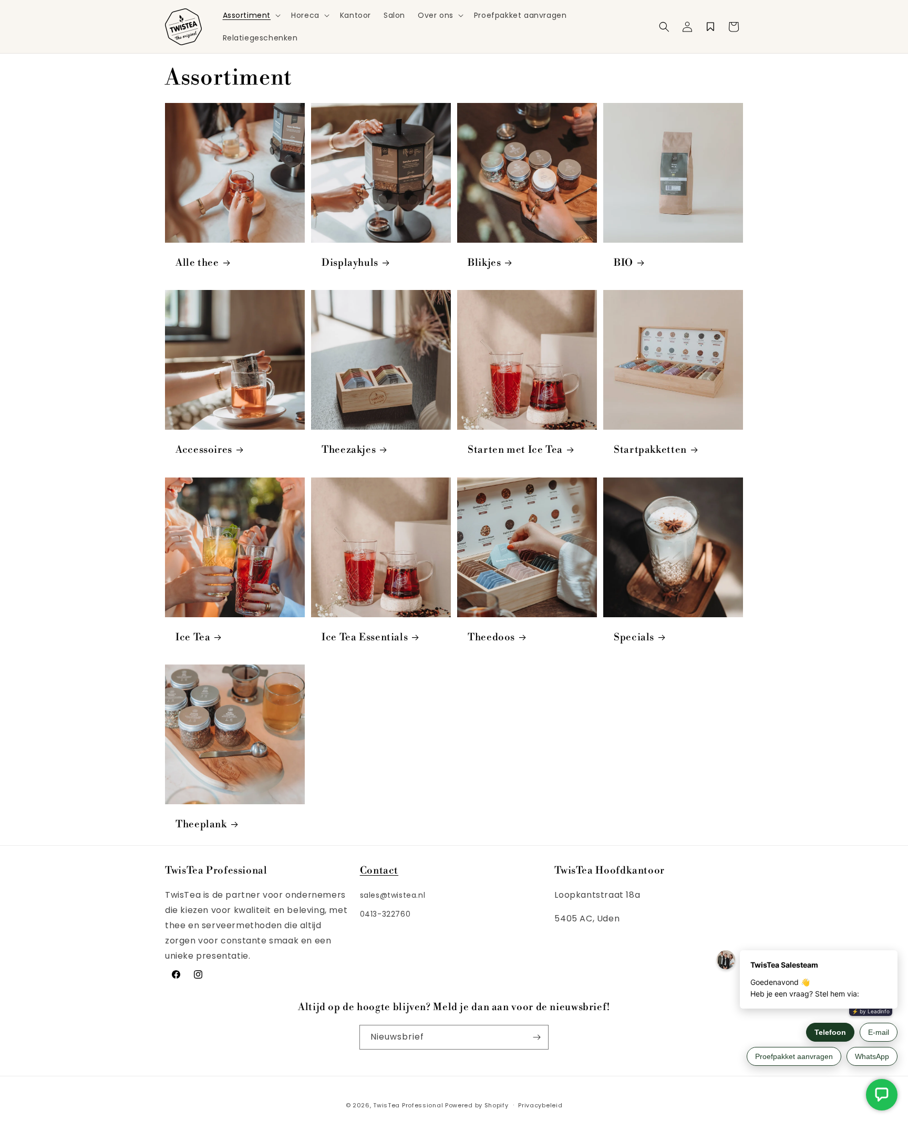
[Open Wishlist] (710, 26)
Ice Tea (193, 637)
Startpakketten (650, 450)
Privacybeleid (540, 1105)
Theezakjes (349, 450)
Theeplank (201, 824)
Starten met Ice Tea (515, 450)
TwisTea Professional (408, 1105)
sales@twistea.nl (393, 895)
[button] (250, 15)
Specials (634, 637)
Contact (379, 871)
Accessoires (204, 450)
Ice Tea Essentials (365, 637)
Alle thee (197, 263)
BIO (623, 263)
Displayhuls (350, 263)
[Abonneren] (536, 1037)
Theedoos (491, 637)
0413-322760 (385, 914)
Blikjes (484, 263)
